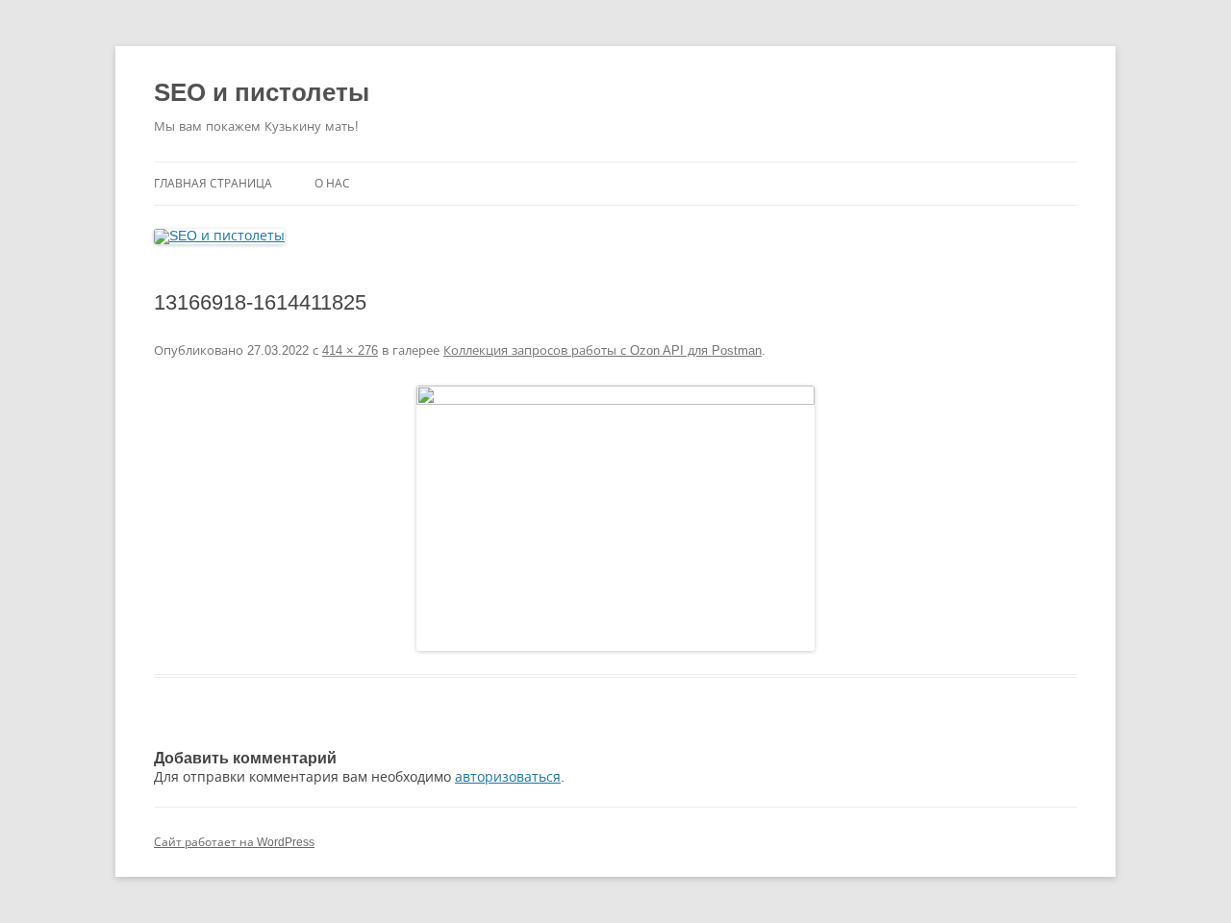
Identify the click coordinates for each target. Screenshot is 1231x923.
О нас (332, 183)
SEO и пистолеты (261, 92)
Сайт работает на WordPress (234, 842)
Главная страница (213, 183)
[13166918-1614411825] (615, 518)
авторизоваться (508, 777)
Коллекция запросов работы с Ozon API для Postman (602, 350)
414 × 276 (350, 350)
